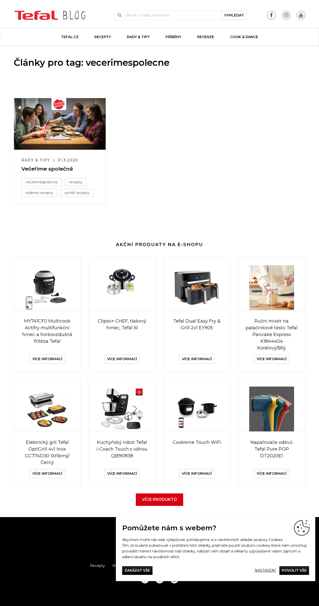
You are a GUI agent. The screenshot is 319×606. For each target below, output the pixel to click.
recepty (75, 182)
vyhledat (234, 15)
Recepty (102, 37)
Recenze (205, 37)
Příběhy (173, 37)
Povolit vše (294, 570)
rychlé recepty (77, 193)
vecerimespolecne (41, 182)
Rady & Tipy (138, 37)
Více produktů (159, 499)
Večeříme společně (47, 169)
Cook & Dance (244, 37)
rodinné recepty (39, 193)
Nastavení (265, 570)
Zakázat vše (137, 570)
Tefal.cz (70, 37)
